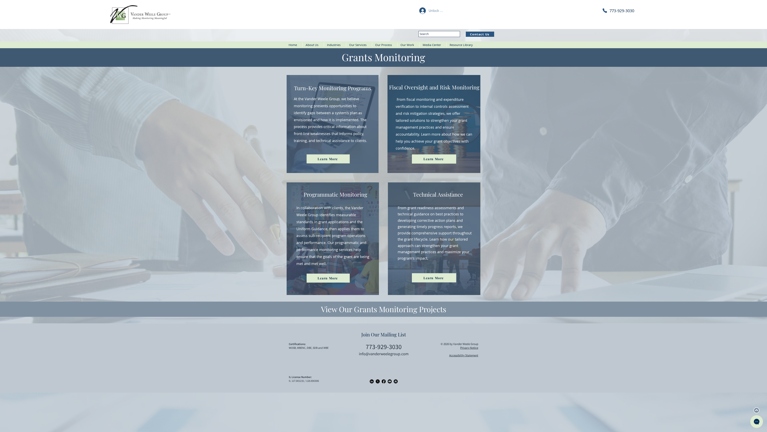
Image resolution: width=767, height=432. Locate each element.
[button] (335, 45)
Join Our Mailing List (383, 334)
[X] (378, 381)
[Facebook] (384, 381)
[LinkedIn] (372, 381)
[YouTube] (390, 381)
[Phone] (604, 10)
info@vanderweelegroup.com (384, 353)
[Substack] (396, 381)
